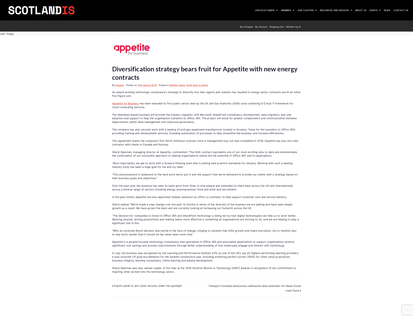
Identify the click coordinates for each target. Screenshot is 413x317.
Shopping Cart (276, 26)
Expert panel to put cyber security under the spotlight (148, 285)
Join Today (7, 33)
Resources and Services (334, 10)
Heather (120, 85)
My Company (246, 26)
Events (374, 10)
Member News (177, 85)
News (387, 10)
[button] (266, 10)
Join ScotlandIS (265, 10)
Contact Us (400, 10)
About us (360, 10)
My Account (261, 26)
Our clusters (305, 10)
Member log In (293, 26)
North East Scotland (197, 85)
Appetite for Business (125, 103)
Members (286, 10)
